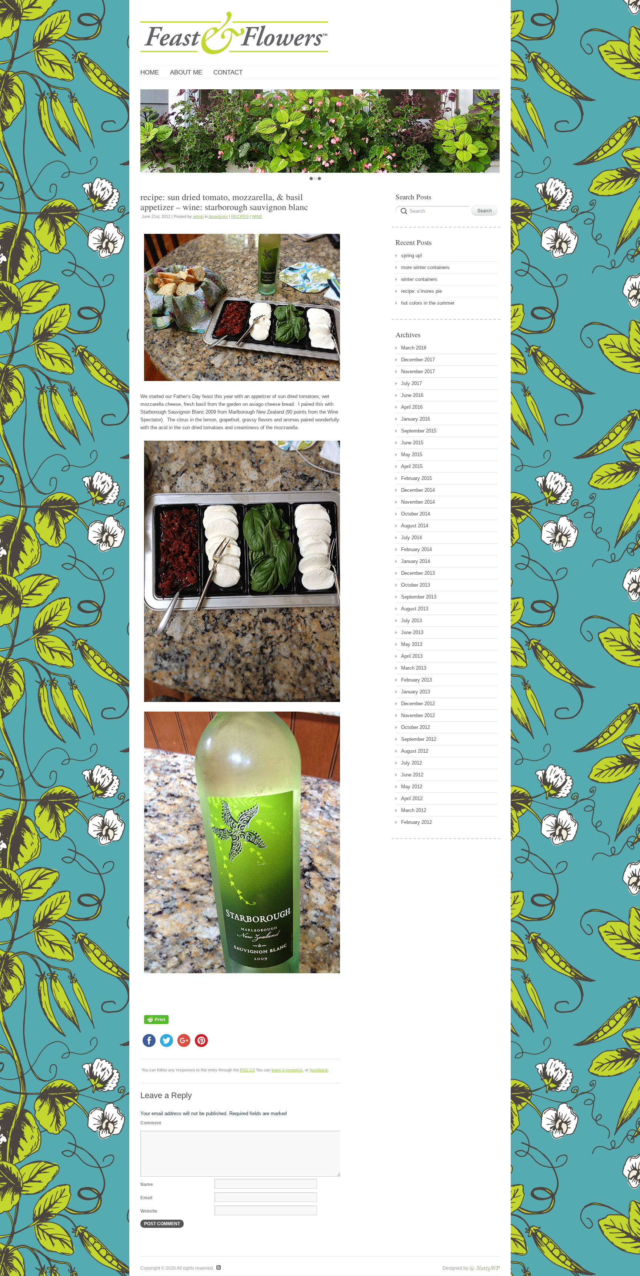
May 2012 (411, 786)
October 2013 (415, 585)
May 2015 (411, 454)
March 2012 (413, 810)
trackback (319, 1070)
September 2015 (418, 431)
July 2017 (411, 383)
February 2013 (416, 680)
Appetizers (218, 216)
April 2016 (412, 407)
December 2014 (418, 490)
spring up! (411, 255)
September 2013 (418, 597)
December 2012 (418, 703)
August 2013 (414, 609)
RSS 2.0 (247, 1070)
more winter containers (425, 267)
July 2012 (411, 763)
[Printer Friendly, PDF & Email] (156, 1026)
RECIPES (240, 216)
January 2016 (415, 419)
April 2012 (412, 798)
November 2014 (418, 502)
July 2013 (411, 620)
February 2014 (416, 549)
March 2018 (413, 348)
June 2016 (412, 395)
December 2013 (418, 573)
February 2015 (416, 478)
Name (146, 1184)
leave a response (287, 1070)
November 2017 (418, 371)
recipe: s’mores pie (421, 291)
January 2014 (415, 561)
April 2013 (412, 656)
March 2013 (413, 668)
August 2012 (414, 751)
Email (146, 1197)
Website (148, 1211)
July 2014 (411, 537)
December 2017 (418, 359)
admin (198, 216)
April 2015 (412, 466)
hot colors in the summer (427, 303)
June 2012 (412, 775)
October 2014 (415, 514)
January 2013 (415, 692)
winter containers (419, 279)
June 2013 (412, 632)
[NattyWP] (484, 1268)
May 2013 (411, 644)
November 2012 (418, 715)
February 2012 (416, 822)
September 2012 (418, 739)
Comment (150, 1123)
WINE (257, 216)
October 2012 (415, 727)
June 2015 (412, 442)
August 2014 (414, 525)
